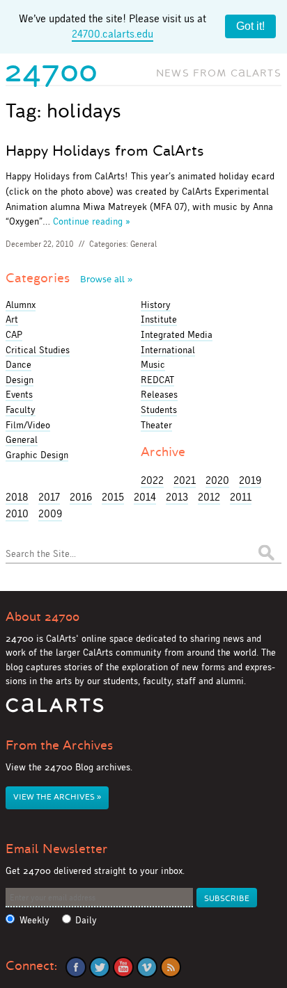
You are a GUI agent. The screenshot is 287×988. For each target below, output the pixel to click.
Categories (69, 278)
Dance (18, 364)
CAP (14, 334)
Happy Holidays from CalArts (105, 151)
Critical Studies (38, 349)
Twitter (99, 967)
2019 (250, 480)
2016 (81, 496)
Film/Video (28, 424)
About (42, 617)
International (168, 349)
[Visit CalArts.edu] (55, 710)
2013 (177, 496)
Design (19, 379)
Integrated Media (176, 334)
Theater (156, 424)
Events (19, 394)
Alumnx (21, 304)
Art (12, 319)
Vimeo (147, 967)
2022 (152, 480)
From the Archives (59, 745)
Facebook (75, 967)
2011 (240, 496)
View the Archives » (57, 797)
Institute (159, 319)
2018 (17, 496)
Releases (159, 394)
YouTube (123, 967)
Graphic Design (37, 454)
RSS (170, 967)
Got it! (250, 26)
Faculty (21, 409)
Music (153, 364)
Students (159, 409)
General (143, 244)
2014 (145, 496)
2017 (49, 496)
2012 (209, 496)
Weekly (34, 920)
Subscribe (226, 898)
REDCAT (157, 379)
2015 (113, 496)
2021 (184, 480)
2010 (17, 513)
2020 (217, 480)
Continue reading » (91, 221)
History (156, 304)
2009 (50, 513)
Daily (86, 920)
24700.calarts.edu (112, 33)
